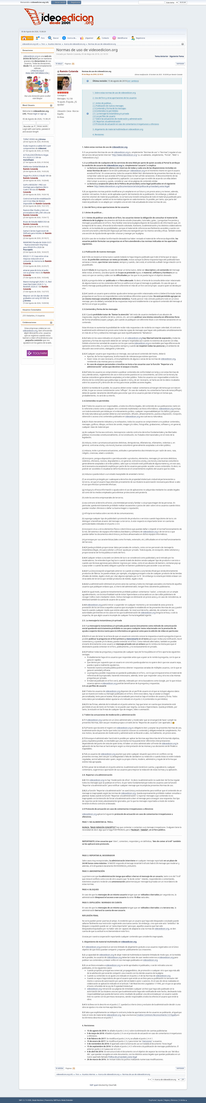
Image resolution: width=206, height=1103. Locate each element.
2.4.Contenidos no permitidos (105, 111)
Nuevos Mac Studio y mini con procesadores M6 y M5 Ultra (35, 211)
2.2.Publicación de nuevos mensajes (108, 106)
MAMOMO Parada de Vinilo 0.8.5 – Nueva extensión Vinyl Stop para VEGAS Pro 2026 (37, 245)
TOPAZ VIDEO (29, 139)
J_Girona (42, 139)
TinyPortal (152, 1100)
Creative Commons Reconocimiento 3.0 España (156, 1015)
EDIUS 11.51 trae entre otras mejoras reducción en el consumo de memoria (35, 258)
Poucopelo (28, 249)
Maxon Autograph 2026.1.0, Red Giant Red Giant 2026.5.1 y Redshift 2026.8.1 (37, 284)
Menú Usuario (29, 105)
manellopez (28, 160)
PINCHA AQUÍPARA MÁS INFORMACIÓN (37, 71)
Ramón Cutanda (30, 169)
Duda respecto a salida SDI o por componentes (37, 147)
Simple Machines (38, 1100)
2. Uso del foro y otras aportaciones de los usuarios (114, 98)
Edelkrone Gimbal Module (34, 166)
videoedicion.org (30, 56)
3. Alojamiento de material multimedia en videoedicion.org (118, 129)
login (35, 113)
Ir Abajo (59, 64)
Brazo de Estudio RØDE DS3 (35, 222)
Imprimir (180, 64)
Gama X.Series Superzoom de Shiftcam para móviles (36, 232)
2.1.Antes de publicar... (102, 103)
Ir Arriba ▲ (183, 1100)
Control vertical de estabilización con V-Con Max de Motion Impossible (37, 201)
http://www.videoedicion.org (124, 155)
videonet (42, 148)
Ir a (149, 1079)
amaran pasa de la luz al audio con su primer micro (35, 271)
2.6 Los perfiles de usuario (104, 116)
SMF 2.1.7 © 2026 (25, 1100)
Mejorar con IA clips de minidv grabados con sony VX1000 (36, 296)
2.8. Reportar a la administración (107, 121)
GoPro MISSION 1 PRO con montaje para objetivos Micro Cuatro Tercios (35, 187)
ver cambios (133, 81)
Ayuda (160, 1100)
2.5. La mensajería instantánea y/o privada (111, 113)
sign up (43, 113)
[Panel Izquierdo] (182, 44)
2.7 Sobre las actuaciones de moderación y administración (117, 119)
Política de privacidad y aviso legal (122, 1057)
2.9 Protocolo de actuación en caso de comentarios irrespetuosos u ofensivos (126, 124)
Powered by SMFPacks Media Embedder (59, 1100)
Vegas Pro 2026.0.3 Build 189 (36, 175)
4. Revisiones (98, 134)
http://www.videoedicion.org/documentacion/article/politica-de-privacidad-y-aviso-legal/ (132, 186)
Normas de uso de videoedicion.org (96, 71)
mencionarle (132, 639)
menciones (147, 1041)
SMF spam (94, 1085)
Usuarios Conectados (32, 310)
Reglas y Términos (170, 1100)
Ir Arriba (59, 1068)
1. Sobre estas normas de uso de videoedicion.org (114, 92)
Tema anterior (161, 56)
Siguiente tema (177, 56)
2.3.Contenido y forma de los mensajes (109, 108)
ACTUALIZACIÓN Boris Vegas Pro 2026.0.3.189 (35, 156)
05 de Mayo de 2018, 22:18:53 (92, 74)
